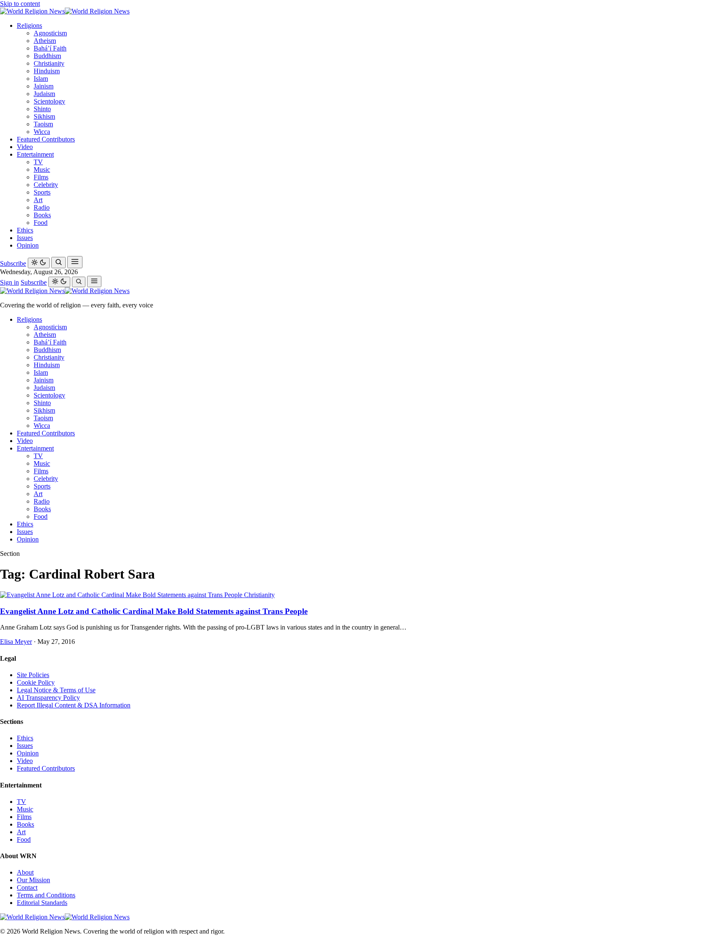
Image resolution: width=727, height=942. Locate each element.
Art (38, 199)
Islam (41, 78)
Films (41, 177)
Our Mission (33, 879)
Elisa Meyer (16, 641)
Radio (42, 207)
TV (38, 161)
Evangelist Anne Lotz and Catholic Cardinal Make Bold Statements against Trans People (154, 611)
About (25, 872)
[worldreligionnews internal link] (65, 11)
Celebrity (46, 184)
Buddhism (47, 55)
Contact (27, 887)
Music (42, 169)
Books (42, 215)
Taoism (43, 124)
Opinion (28, 245)
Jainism (43, 86)
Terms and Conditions (46, 895)
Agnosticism (50, 33)
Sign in (9, 282)
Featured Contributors (46, 139)
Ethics (25, 230)
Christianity (49, 63)
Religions (29, 25)
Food (41, 222)
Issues (25, 237)
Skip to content (20, 3)
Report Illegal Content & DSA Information (73, 705)
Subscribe (13, 263)
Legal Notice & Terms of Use (56, 690)
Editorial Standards (42, 902)
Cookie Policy (36, 682)
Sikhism (44, 116)
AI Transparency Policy (48, 697)
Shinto (42, 108)
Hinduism (47, 71)
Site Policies (33, 674)
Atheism (45, 40)
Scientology (49, 101)
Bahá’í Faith (50, 48)
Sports (42, 192)
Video (25, 146)
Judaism (44, 93)
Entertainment (35, 154)
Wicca (42, 131)
